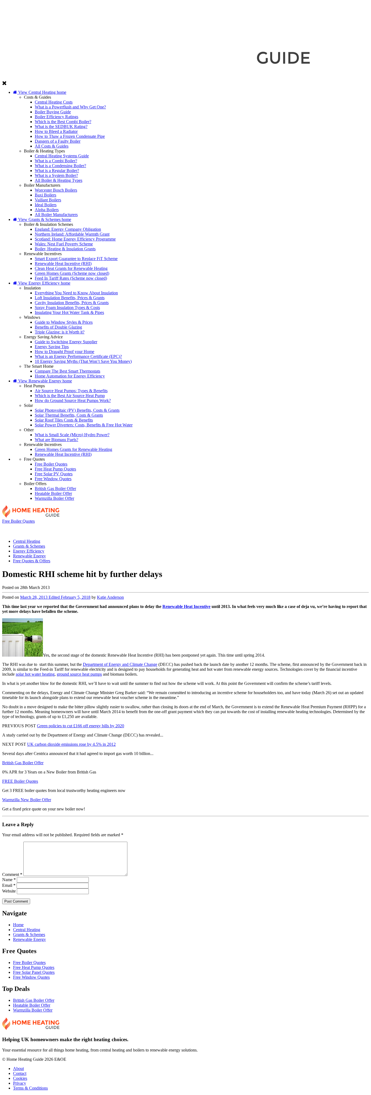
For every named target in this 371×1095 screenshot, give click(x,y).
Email (8, 885)
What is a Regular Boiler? (57, 170)
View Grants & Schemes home (44, 219)
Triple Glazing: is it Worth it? (59, 332)
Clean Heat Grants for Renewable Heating (71, 268)
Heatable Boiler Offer (53, 493)
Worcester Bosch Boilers (56, 190)
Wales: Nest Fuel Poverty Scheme (64, 244)
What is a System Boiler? (56, 175)
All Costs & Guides (51, 146)
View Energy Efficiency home (43, 283)
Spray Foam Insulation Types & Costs (67, 307)
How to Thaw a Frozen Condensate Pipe (70, 136)
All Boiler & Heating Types (58, 180)
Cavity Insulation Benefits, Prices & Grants (72, 302)
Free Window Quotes (53, 478)
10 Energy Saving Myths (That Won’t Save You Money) (83, 361)
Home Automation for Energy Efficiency (70, 376)
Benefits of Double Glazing (58, 327)
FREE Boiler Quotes (20, 781)
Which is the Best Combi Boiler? (63, 121)
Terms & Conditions (30, 1088)
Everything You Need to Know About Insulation (76, 293)
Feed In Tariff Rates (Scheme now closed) (71, 278)
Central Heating (37, 529)
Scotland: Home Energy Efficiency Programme (75, 239)
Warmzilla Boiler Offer (54, 498)
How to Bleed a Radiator (56, 131)
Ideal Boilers (45, 204)
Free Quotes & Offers (330, 529)
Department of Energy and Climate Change (120, 664)
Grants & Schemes (110, 529)
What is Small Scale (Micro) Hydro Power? (72, 434)
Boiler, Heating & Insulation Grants (65, 249)
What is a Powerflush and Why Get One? (70, 107)
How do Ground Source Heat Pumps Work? (73, 400)
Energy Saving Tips (52, 346)
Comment (12, 874)
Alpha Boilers (47, 209)
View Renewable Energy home (44, 381)
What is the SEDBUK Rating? (61, 126)
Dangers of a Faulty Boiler (57, 141)
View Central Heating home (41, 92)
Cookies (20, 1078)
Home (18, 924)
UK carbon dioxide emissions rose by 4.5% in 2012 (71, 744)
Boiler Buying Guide (53, 112)
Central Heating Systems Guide (62, 156)
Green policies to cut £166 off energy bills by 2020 (80, 725)
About (18, 1068)
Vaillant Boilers (48, 200)
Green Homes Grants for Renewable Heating (73, 449)
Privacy (19, 1083)
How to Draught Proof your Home (64, 351)
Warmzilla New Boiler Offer (26, 799)
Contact (19, 1073)
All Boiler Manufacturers (56, 214)
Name (9, 879)
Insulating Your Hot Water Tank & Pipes (69, 312)
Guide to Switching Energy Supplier (66, 341)
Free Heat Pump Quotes (55, 469)
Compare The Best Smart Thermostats (67, 371)
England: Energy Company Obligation (68, 229)
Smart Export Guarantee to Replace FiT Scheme (76, 258)
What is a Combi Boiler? (56, 160)
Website (9, 891)
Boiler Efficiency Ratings (56, 116)
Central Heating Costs (54, 102)
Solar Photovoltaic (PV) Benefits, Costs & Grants (77, 410)
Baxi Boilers (45, 195)
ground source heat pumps (79, 674)
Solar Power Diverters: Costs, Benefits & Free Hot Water (84, 425)
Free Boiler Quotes (51, 464)
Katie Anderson (110, 597)
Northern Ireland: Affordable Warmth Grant (72, 234)
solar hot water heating (35, 674)
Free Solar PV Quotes (54, 474)
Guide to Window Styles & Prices (64, 322)
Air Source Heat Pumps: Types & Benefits (71, 390)
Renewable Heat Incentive (186, 606)
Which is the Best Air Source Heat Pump (70, 395)
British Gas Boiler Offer (55, 488)
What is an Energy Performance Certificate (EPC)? (78, 356)
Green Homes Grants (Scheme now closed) (72, 273)
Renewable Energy (257, 529)
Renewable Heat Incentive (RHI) (63, 263)
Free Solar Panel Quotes (34, 972)
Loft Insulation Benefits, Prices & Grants (70, 297)
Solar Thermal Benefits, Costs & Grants (69, 415)
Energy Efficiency (183, 529)
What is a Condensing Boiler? (60, 165)
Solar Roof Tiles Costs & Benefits (64, 420)
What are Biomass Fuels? (56, 439)
